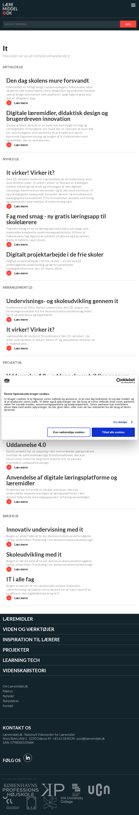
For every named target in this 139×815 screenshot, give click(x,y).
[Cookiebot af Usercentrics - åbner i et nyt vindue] (119, 380)
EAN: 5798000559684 (18, 742)
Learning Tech (21, 660)
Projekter (16, 650)
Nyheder (8, 696)
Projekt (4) (12, 362)
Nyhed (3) (11, 159)
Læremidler (18, 619)
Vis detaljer (120, 422)
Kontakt (8, 706)
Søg (128, 24)
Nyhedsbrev (11, 701)
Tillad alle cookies (113, 432)
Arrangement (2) (17, 287)
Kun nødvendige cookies (69, 432)
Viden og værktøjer (28, 629)
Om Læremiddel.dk (15, 686)
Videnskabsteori (24, 670)
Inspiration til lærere (31, 639)
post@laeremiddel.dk (91, 738)
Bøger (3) (10, 516)
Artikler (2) (13, 67)
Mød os (8, 691)
